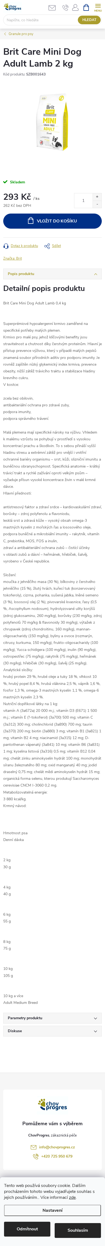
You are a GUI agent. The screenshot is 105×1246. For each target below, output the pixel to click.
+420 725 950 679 (56, 1156)
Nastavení (52, 1210)
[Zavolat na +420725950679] (65, 7)
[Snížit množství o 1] (97, 204)
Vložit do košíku (57, 221)
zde (72, 1197)
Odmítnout (27, 1229)
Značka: (12, 258)
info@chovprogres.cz (57, 1147)
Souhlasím (78, 1230)
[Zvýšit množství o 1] (97, 197)
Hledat (89, 20)
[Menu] (98, 7)
